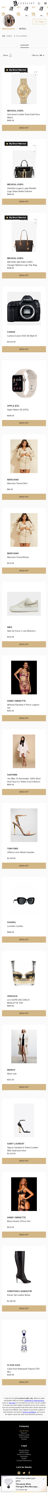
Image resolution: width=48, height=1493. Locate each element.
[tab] (24, 45)
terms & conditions (29, 1412)
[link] (24, 3)
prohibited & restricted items (34, 1401)
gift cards (12, 1403)
